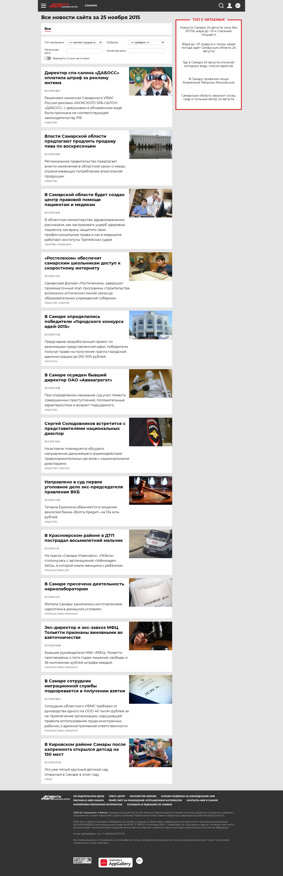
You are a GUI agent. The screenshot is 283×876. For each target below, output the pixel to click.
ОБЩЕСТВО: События (57, 303)
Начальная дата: (52, 51)
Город (48, 779)
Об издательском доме (88, 796)
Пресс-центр (117, 796)
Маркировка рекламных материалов (97, 804)
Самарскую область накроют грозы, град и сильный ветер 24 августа (208, 97)
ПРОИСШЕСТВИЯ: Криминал (61, 614)
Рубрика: (113, 42)
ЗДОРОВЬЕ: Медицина (58, 245)
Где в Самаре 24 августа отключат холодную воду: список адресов (209, 64)
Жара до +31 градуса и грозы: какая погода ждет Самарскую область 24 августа (208, 47)
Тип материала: (54, 42)
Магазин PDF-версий (143, 796)
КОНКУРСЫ (51, 361)
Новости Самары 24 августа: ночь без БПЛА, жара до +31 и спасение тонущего (208, 31)
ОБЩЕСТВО (51, 123)
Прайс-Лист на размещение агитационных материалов (145, 800)
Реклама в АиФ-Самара (88, 800)
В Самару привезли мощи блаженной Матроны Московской (209, 80)
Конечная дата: (116, 50)
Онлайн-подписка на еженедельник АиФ (188, 796)
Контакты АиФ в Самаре (202, 800)
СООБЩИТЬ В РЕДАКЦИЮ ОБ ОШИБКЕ (149, 804)
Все (48, 29)
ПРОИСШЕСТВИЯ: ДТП (57, 570)
